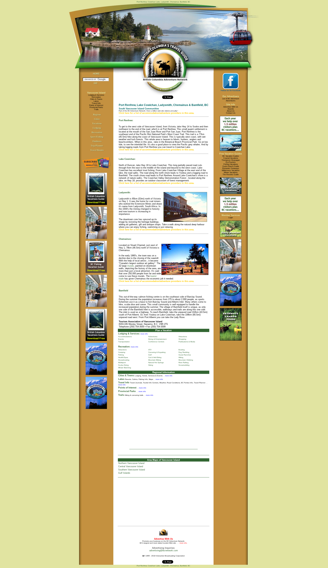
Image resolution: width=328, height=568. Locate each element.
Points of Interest (96, 105)
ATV (150, 350)
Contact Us (230, 113)
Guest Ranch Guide (230, 166)
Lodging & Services (96, 95)
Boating (182, 350)
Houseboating (123, 360)
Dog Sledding (184, 352)
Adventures (152, 336)
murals (130, 266)
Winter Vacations (231, 172)
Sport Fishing (96, 137)
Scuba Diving (123, 365)
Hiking (181, 357)
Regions (97, 114)
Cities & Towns (96, 99)
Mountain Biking (154, 360)
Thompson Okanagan (231, 160)
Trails (96, 109)
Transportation (124, 342)
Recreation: (124, 346)
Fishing (121, 355)
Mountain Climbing (186, 360)
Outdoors (96, 141)
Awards (231, 109)
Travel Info (96, 103)
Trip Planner (97, 145)
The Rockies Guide (231, 174)
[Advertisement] (163, 421)
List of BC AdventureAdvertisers (230, 100)
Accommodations (125, 336)
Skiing (150, 365)
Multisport (122, 362)
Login (230, 218)
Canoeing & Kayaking (157, 352)
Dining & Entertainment (157, 339)
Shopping (182, 339)
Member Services (231, 215)
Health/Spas (123, 357)
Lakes (96, 101)
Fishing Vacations (230, 164)
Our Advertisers (230, 96)
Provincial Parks (96, 107)
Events (121, 339)
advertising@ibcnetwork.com (163, 550)
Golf (150, 355)
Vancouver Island (96, 92)
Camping (121, 352)
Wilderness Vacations (231, 170)
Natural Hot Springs (156, 362)
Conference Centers (156, 342)
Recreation (96, 97)
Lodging (97, 128)
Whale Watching (124, 368)
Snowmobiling (184, 365)
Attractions (183, 336)
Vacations (97, 123)
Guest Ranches (185, 355)
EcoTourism (231, 162)
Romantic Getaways (230, 168)
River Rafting (184, 362)
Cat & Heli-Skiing (154, 357)
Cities (97, 119)
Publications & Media (187, 342)
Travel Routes (97, 150)
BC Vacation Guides (230, 156)
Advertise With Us (230, 107)
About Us (231, 111)
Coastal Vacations (230, 158)
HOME (96, 73)
